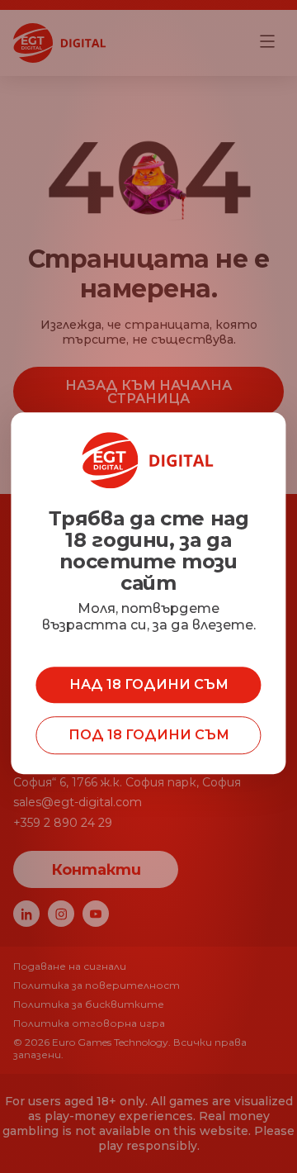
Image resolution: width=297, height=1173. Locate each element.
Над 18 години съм (149, 684)
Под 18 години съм (148, 735)
